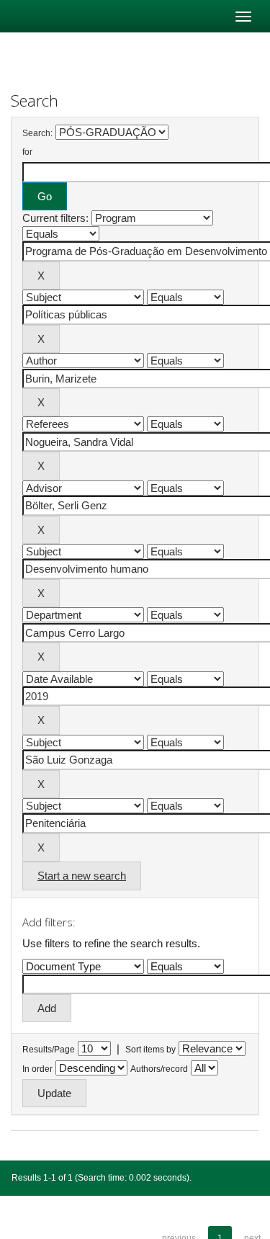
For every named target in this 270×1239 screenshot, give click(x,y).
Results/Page (48, 1050)
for (27, 152)
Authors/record (159, 1069)
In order (37, 1069)
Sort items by (150, 1050)
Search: (37, 133)
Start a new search (81, 875)
